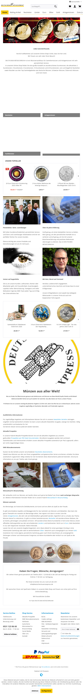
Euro (66, 523)
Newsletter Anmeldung (49, 629)
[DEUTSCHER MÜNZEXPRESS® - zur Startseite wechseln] (12, 6)
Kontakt (24, 636)
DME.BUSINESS (47, 621)
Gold (75, 530)
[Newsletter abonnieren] (78, 629)
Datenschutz (46, 638)
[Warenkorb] (80, 6)
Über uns (25, 634)
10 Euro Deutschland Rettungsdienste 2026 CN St (66, 326)
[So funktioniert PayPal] (41, 652)
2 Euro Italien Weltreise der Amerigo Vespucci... (16, 184)
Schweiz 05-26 (41, 30)
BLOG (43, 617)
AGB (43, 641)
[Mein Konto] (75, 6)
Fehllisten (25, 621)
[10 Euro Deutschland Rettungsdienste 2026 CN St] (66, 313)
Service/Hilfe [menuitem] (75, 2)
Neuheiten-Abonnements (43, 452)
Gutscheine (26, 624)
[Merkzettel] (70, 6)
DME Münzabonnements (30, 619)
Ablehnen (35, 691)
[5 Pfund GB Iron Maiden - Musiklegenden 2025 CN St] (41, 173)
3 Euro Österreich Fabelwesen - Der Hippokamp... (16, 326)
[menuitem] (44, 6)
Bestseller (52, 518)
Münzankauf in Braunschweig (57, 498)
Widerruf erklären (10, 634)
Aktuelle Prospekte (28, 617)
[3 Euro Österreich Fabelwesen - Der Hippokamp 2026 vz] (17, 313)
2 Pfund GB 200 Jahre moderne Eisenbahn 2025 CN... (66, 184)
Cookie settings (47, 619)
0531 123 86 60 (10, 626)
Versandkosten (46, 667)
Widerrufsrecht (47, 636)
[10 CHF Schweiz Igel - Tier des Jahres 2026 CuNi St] (41, 313)
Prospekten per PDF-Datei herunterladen (25, 438)
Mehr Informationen (44, 686)
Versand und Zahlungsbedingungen (49, 632)
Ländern (41, 523)
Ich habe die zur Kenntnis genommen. (70, 636)
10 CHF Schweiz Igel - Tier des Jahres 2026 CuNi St (41, 326)
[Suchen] (55, 6)
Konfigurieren (46, 691)
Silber (42, 530)
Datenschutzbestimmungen (70, 636)
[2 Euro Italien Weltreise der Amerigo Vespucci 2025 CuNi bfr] (17, 173)
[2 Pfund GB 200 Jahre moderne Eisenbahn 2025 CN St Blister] (66, 173)
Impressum (45, 643)
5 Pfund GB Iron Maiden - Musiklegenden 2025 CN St (41, 184)
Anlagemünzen (13, 516)
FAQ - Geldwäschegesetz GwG (50, 625)
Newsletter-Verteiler (60, 419)
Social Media (26, 631)
